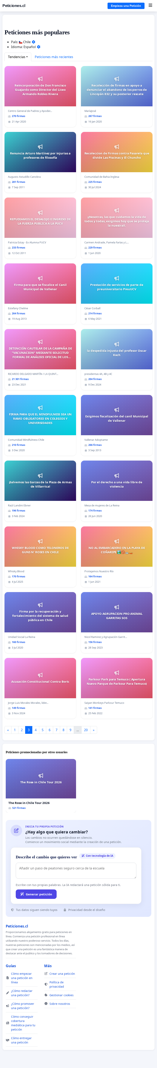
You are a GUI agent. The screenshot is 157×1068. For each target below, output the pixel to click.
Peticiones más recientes (54, 57)
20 (86, 730)
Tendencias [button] (16, 57)
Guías (11, 965)
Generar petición (39, 894)
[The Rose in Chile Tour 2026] (41, 786)
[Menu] (150, 6)
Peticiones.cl (13, 5)
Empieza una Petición (126, 5)
